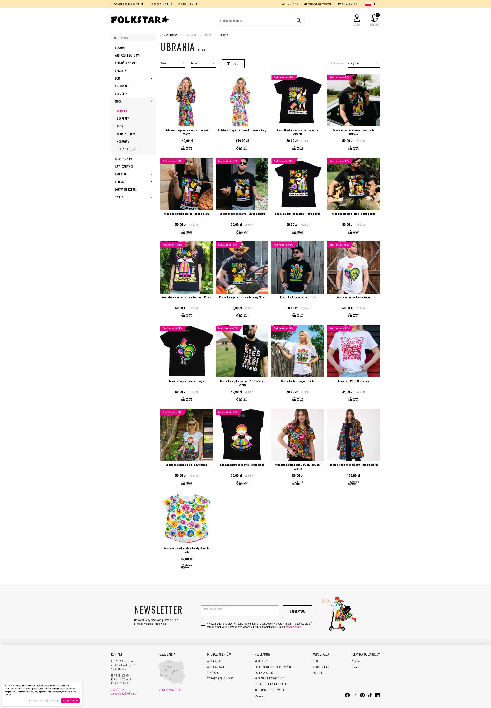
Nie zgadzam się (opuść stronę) (44, 700)
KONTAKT (116, 654)
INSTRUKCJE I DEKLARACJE (270, 690)
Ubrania (122, 111)
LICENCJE (317, 672)
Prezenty (121, 70)
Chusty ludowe (127, 134)
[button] (356, 20)
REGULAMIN (261, 661)
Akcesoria (123, 141)
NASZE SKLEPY (349, 4)
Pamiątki (131, 174)
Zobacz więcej (293, 626)
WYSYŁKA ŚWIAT (216, 667)
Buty (120, 126)
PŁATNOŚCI (213, 672)
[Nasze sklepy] (171, 683)
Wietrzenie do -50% (127, 55)
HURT (315, 661)
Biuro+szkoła (124, 159)
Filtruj (234, 64)
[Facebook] (347, 696)
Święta (129, 197)
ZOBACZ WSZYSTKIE (170, 690)
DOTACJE (260, 695)
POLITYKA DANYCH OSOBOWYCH (273, 667)
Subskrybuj (297, 611)
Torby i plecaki (126, 149)
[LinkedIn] (377, 696)
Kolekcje (131, 182)
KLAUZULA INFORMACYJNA (270, 678)
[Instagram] (355, 696)
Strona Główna (168, 35)
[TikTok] (369, 696)
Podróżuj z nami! (125, 63)
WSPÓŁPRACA (320, 654)
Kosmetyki (121, 93)
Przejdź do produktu (186, 114)
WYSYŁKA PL (214, 661)
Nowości (120, 47)
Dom (128, 78)
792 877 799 (291, 4)
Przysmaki (122, 86)
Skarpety (123, 118)
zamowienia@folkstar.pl (319, 4)
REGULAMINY (262, 654)
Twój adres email (213, 608)
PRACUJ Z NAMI (321, 667)
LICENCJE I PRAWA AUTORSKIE (272, 684)
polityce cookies (25, 692)
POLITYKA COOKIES (265, 672)
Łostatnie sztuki (125, 189)
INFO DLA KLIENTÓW (219, 654)
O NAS (354, 667)
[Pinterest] (362, 696)
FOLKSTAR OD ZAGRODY (365, 654)
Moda (128, 101)
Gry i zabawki (124, 166)
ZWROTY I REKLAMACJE (220, 678)
